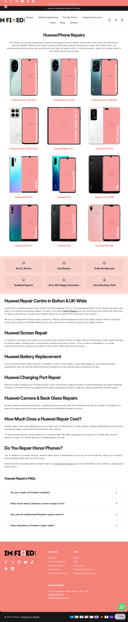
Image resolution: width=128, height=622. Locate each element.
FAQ (76, 561)
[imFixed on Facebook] (5, 1)
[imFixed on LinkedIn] (5, 7)
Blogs (76, 557)
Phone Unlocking (57, 561)
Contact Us (79, 565)
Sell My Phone (55, 565)
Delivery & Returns (58, 573)
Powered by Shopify (30, 617)
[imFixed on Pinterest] (33, 1)
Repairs (52, 557)
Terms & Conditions (83, 569)
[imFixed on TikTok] (27, 1)
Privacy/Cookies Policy (85, 573)
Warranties (54, 569)
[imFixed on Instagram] (17, 1)
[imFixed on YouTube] (22, 1)
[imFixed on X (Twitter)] (11, 1)
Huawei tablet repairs (64, 464)
